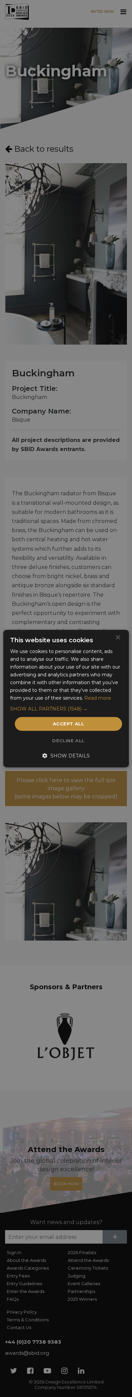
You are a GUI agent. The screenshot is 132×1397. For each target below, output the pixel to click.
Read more (97, 698)
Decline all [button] (68, 740)
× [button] (117, 637)
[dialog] (66, 698)
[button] (66, 709)
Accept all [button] (68, 723)
